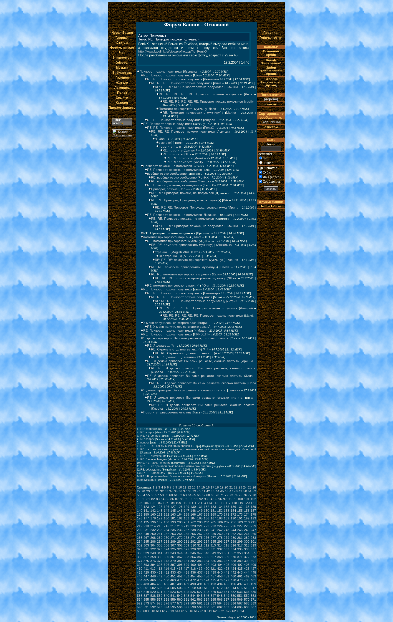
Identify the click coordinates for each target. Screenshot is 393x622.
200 (180, 522)
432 (166, 572)
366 (206, 557)
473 (200, 580)
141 (146, 510)
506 (180, 588)
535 (253, 592)
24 (245, 487)
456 (206, 576)
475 (213, 580)
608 (139, 611)
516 (246, 588)
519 (146, 592)
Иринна (247, 361)
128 (180, 507)
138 (246, 507)
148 (193, 510)
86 (172, 499)
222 (206, 526)
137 (240, 507)
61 (176, 495)
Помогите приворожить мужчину (183, 109)
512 (220, 588)
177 (146, 518)
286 (153, 541)
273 (186, 537)
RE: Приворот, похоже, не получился (174, 169)
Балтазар (211, 293)
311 (199, 545)
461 (240, 576)
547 (213, 595)
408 (246, 565)
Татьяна (234, 390)
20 (226, 487)
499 (253, 584)
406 (233, 565)
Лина (218, 83)
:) (156, 139)
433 (173, 572)
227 (240, 526)
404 (220, 565)
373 (253, 557)
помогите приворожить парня (165, 237)
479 (240, 580)
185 (200, 518)
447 (146, 576)
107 (165, 503)
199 (173, 522)
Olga (187, 154)
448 (153, 576)
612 (165, 611)
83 (158, 499)
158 (139, 514)
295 (213, 541)
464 (139, 580)
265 (253, 534)
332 (220, 549)
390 (246, 561)
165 (186, 514)
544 (193, 595)
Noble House (271, 206)
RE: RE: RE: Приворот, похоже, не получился (189, 226)
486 (166, 584)
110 (184, 503)
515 (240, 588)
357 (146, 557)
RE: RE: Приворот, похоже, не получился (182, 193)
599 (200, 607)
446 (139, 576)
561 (186, 599)
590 (139, 607)
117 (228, 503)
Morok (199, 158)
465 (146, 580)
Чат (122, 52)
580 (193, 603)
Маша (201, 330)
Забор (271, 69)
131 (200, 507)
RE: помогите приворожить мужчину (174, 241)
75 (240, 495)
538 (153, 595)
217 (173, 526)
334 (233, 549)
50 (245, 491)
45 (222, 491)
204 (206, 522)
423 (226, 568)
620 (216, 611)
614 (177, 611)
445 (253, 572)
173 (240, 514)
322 (153, 549)
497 (240, 584)
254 (180, 534)
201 (186, 522)
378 (166, 561)
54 (143, 495)
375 (146, 561)
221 (200, 526)
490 (193, 584)
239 (200, 530)
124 (153, 507)
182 (180, 518)
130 (193, 507)
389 (240, 561)
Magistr (232, 617)
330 (206, 549)
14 (198, 487)
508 (193, 588)
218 (180, 526)
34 (171, 491)
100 (240, 499)
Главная (122, 37)
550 (233, 595)
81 (148, 499)
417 (186, 568)
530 (220, 592)
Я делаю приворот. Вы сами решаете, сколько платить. (186, 338)
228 (246, 526)
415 (173, 568)
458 (220, 576)
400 (193, 565)
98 (230, 499)
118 (234, 503)
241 (213, 530)
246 (246, 530)
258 (206, 534)
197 (159, 522)
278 (220, 537)
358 (153, 557)
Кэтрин (203, 323)
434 (180, 572)
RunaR (271, 61)
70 (217, 495)
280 (233, 537)
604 (233, 607)
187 (213, 518)
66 (199, 495)
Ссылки (122, 97)
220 (193, 526)
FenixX (209, 127)
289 (173, 541)
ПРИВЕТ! (201, 334)
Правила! (271, 32)
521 (159, 592)
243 (226, 530)
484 (153, 584)
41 (203, 491)
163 (173, 514)
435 (186, 572)
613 (171, 611)
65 (194, 495)
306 (166, 545)
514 (233, 588)
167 (200, 514)
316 (233, 545)
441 (226, 572)
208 (233, 522)
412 (153, 568)
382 (193, 561)
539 (159, 595)
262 (233, 534)
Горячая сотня (270, 37)
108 (172, 503)
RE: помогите (173, 150)
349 (213, 553)
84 (162, 499)
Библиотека (122, 72)
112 (197, 503)
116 (221, 503)
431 (159, 572)
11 (184, 487)
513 (226, 588)
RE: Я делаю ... (158, 345)
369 (226, 557)
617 (196, 611)
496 (233, 584)
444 (246, 572)
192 (246, 518)
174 (246, 514)
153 (226, 510)
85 (167, 499)
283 (253, 537)
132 (206, 507)
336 (246, 549)
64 (189, 495)
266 (139, 537)
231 (146, 530)
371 (240, 557)
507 (186, 588)
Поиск (122, 92)
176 (139, 518)
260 (220, 534)
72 (226, 495)
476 (220, 580)
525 (186, 592)
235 (173, 530)
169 (213, 514)
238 (193, 530)
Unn (162, 139)
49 (240, 491)
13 (194, 487)
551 (240, 595)
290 (180, 541)
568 (233, 599)
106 (159, 503)
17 (212, 487)
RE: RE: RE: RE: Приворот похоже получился (189, 87)
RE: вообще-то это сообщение (174, 177)
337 (253, 549)
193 (253, 518)
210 (247, 522)
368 (220, 557)
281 (240, 537)
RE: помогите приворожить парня (172, 285)
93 (206, 499)
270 (166, 537)
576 (166, 603)
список (271, 104)
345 (186, 553)
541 (173, 595)
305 (159, 545)
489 (186, 584)
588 (246, 603)
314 (220, 545)
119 (240, 503)
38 (189, 491)
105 (152, 503)
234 (166, 530)
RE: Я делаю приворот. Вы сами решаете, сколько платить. (193, 361)
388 (233, 561)
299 (240, 541)
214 (153, 526)
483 (146, 584)
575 (159, 603)
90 (191, 499)
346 (193, 553)
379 (173, 561)
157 (253, 510)
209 (240, 522)
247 (253, 530)
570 (246, 599)
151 (213, 510)
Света (224, 267)
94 (210, 499)
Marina (231, 112)
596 (180, 607)
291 (186, 541)
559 (173, 599)
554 (139, 599)
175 (253, 514)
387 (226, 561)
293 (200, 541)
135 (226, 507)
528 (206, 592)
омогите (165, 142)
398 (180, 565)
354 (246, 553)
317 (240, 545)
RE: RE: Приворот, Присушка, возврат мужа (184, 200)
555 (146, 599)
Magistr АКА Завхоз (185, 252)
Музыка (122, 67)
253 (173, 534)
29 (148, 491)
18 (217, 487)
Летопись (122, 87)
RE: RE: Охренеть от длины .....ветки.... (184, 353)
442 (233, 572)
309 (186, 545)
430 (153, 572)
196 (153, 522)
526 (193, 592)
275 (200, 537)
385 (213, 561)
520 (153, 592)
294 (206, 541)
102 (253, 499)
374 (139, 561)
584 (220, 603)
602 (220, 607)
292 (193, 541)
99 (234, 499)
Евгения (188, 357)
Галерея (122, 77)
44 (217, 491)
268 (153, 537)
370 (233, 557)
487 (173, 584)
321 (146, 549)
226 (233, 526)
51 (250, 491)
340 (153, 553)
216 (166, 526)
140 (139, 510)
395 (159, 565)
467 (159, 580)
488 (180, 584)
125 (159, 507)
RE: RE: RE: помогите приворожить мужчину (188, 260)
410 (139, 568)
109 (178, 503)
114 (209, 503)
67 (203, 495)
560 (180, 599)
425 (240, 568)
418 (193, 568)
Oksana (157, 372)
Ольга (197, 237)
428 (139, 572)
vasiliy (249, 101)
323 (159, 549)
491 (200, 584)
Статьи (122, 42)
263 (240, 534)
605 (240, 607)
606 (246, 607)
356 (139, 557)
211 (253, 522)
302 (139, 545)
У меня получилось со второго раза (169, 323)
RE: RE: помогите (179, 158)
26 (254, 487)
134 (220, 507)
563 (200, 599)
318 (246, 545)
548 (220, 595)
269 (159, 537)
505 (173, 588)
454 (193, 576)
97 (225, 499)
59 (166, 495)
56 (152, 495)
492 (206, 584)
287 (159, 541)
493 (213, 584)
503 (159, 588)
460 (233, 576)
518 (139, 592)
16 (208, 487)
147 (186, 510)
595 (173, 607)
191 (240, 518)
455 (200, 576)
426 (246, 568)
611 (158, 611)
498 (246, 584)
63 (185, 495)
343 (173, 553)
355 (253, 553)
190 (233, 518)
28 (143, 491)
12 (189, 487)
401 (200, 565)
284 (139, 541)
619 (209, 611)
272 (180, 537)
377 (159, 561)
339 (146, 553)
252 (166, 534)
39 (194, 491)
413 (159, 568)
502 (153, 588)
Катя (216, 274)
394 (153, 565)
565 (213, 599)
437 (200, 572)
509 (200, 588)
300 (246, 541)
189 (226, 518)
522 (166, 592)
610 (152, 611)
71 (222, 495)
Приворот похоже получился (160, 71)
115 (215, 503)
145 (173, 510)
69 (212, 495)
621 (222, 611)
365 (200, 557)
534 (246, 592)
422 (220, 568)
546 (206, 595)
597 (186, 607)
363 (186, 557)
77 (250, 495)
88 (182, 499)
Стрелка (271, 80)
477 (226, 580)
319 (253, 545)
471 (186, 580)
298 (233, 541)
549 (226, 595)
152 (220, 510)
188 (220, 518)
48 (236, 491)
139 (253, 507)
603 (226, 607)
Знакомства (122, 57)
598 (193, 607)
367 (213, 557)
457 (213, 576)
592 (153, 607)
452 (180, 576)
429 (146, 572)
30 (152, 491)
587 (240, 603)
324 (166, 549)
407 (240, 565)
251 (159, 534)
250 (153, 534)
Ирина (233, 207)
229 (253, 526)
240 (206, 530)
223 (213, 526)
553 (253, 595)
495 (226, 584)
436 (193, 572)
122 (139, 507)
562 (193, 599)
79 (139, 499)
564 (206, 599)
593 (159, 607)
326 (180, 549)
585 (226, 603)
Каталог (122, 102)
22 (235, 487)
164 (180, 514)
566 (220, 599)
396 (166, 565)
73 (231, 495)
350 (220, 553)
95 (215, 499)
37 (185, 491)
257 (200, 534)
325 (173, 549)
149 (200, 510)
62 (180, 495)
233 (159, 530)
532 (233, 592)
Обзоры (122, 62)
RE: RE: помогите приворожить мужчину (181, 245)
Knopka (157, 408)
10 (180, 487)
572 (139, 603)
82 (153, 499)
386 (220, 561)
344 (180, 553)
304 (153, 545)
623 (235, 611)
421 (213, 568)
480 (246, 580)
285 (146, 541)
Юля (206, 285)
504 (166, 588)
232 (153, 530)
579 (186, 603)
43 (212, 491)
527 (200, 592)
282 (246, 537)
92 (201, 499)
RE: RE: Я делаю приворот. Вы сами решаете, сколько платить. (203, 368)
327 (186, 549)
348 (206, 553)
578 (180, 603)
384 (206, 561)
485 (159, 584)
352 (233, 553)
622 (228, 611)
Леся (248, 94)
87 (177, 499)
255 (186, 534)
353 (240, 553)
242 (220, 530)
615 (184, 611)
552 (246, 595)
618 (203, 611)
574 (153, 603)
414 (166, 568)
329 (200, 549)
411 (146, 568)
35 (176, 491)
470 (180, 580)
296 (220, 541)
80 (143, 499)
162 (166, 514)
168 (206, 514)
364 (193, 557)
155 (240, 510)
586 (233, 603)
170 (220, 514)
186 (206, 518)
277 (213, 537)
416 (179, 568)
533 (240, 592)
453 (186, 576)
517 (253, 588)
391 (253, 561)
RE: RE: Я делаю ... (165, 357)
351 (226, 553)
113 (203, 503)
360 (166, 557)
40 (199, 491)
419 (199, 568)
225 (226, 526)
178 (153, 518)
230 (139, 530)
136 (233, 507)
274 (193, 537)
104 (146, 503)
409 (253, 565)
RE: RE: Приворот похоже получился (174, 79)
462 (246, 576)
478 (233, 580)
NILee (232, 278)
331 (213, 549)
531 (226, 592)
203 (200, 522)
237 (186, 530)
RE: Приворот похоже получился (167, 75)
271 (173, 537)
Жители (122, 82)
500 (139, 588)
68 (208, 495)
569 (240, 599)
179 (159, 518)
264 (246, 534)
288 (166, 541)
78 (254, 495)
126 (166, 507)
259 (213, 534)
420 (206, 568)
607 (253, 607)
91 (196, 499)
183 (186, 518)
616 (190, 611)
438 (206, 572)
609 (146, 611)
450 (166, 576)
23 (240, 487)
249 (146, 534)
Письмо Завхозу (122, 107)
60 (171, 495)
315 (226, 545)
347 (200, 553)
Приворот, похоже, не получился (167, 166)
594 (166, 607)
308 (180, 545)
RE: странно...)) (170, 256)
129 (186, 507)
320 (139, 549)
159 (146, 514)
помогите (166, 146)
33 (166, 491)
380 (180, 561)
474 (206, 580)
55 (148, 495)
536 (139, 595)
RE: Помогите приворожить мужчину (191, 112)
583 (213, 603)
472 (193, 580)
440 (220, 572)
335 (240, 549)
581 (200, 603)
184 (193, 518)
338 (139, 553)
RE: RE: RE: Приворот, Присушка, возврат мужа (191, 207)
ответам (271, 127)
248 (139, 534)
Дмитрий (190, 150)
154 (233, 510)
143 (159, 510)
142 (153, 510)
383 (200, 561)
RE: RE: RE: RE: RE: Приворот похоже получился (200, 94)
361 (173, 557)
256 (193, 534)
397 (173, 565)
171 (226, 514)
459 (226, 576)
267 (146, 537)
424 (233, 568)
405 (226, 565)
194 (139, 522)
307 (173, 545)
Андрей (209, 120)
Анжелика (224, 245)
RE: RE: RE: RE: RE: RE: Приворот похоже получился (203, 101)
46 (226, 491)
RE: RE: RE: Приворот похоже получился (181, 83)
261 (226, 534)
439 (213, 572)
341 (159, 553)
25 (250, 487)
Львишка (190, 71)
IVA (225, 200)
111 (190, 503)
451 (173, 576)
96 (220, 499)
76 (245, 495)
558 (166, 599)
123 (146, 507)
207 (226, 522)
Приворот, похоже (164, 189)
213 (146, 526)
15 (203, 487)
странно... (162, 252)
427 (253, 568)
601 (213, 607)
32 (162, 491)
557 (159, 599)
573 (146, 603)
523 (173, 592)
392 (139, 565)
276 (206, 537)
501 (146, 588)
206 (220, 522)
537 (146, 595)
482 (139, 584)
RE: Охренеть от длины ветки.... (175, 349)
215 (159, 526)
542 (180, 595)
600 (206, 607)
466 (153, 580)
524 (180, 592)
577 (173, 603)
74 (236, 495)
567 (226, 599)
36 (180, 491)
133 (213, 507)
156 (246, 510)
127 (173, 507)
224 (220, 526)
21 (231, 487)
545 (200, 595)
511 (213, 588)
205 (213, 522)
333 (226, 549)
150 (206, 510)
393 (146, 565)
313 (213, 545)
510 (206, 588)
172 (233, 514)
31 (157, 491)
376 (153, 561)
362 (180, 557)
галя (179, 142)
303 (146, 545)
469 (173, 580)
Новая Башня (122, 32)
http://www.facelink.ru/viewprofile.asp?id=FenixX (172, 51)
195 (146, 522)
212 (139, 526)
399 (186, 565)
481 (253, 580)
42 (208, 491)
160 (153, 514)
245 (240, 530)
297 (226, 541)
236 (180, 530)
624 (241, 611)
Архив (271, 55)
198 (166, 522)
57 (157, 495)
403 (213, 565)
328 (193, 549)
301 (253, 541)
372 (246, 557)
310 (193, 545)
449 (159, 576)
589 (253, 603)
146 (180, 510)
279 (226, 537)
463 (253, 576)
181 (173, 518)
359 (159, 557)
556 (153, 599)
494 (220, 584)
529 (213, 592)
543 (186, 595)
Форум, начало (122, 47)
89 (186, 499)
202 (193, 522)
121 (253, 503)
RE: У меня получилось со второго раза (177, 326)
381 (186, 561)
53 (139, 495)
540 (166, 595)
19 (222, 487)
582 (206, 603)
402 (206, 565)
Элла (249, 376)
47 (231, 491)
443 (240, 572)
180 (166, 518)
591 (146, 607)
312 (206, 545)
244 (233, 530)
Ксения (232, 260)
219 (186, 526)
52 (254, 491)
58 (162, 495)
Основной (271, 51)
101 (246, 499)
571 (253, 599)
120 (247, 503)
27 (139, 491)
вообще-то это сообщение (167, 173)
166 (193, 514)
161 (159, 514)
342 (166, 553)
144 (166, 510)
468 (166, 580)
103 (139, 503)
